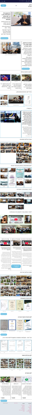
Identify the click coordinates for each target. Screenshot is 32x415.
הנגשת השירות (23, 408)
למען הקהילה (29, 407)
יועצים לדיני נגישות (16, 239)
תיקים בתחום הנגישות (26, 72)
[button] (16, 5)
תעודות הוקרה (29, 410)
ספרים (30, 413)
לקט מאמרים (28, 373)
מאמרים (30, 408)
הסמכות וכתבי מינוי (29, 411)
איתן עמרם (30, 5)
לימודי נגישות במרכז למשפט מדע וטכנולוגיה (21, 212)
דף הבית (30, 405)
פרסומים (30, 412)
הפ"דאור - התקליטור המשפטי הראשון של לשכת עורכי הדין (17, 337)
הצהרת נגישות (16, 403)
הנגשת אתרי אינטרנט (26, 239)
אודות (30, 406)
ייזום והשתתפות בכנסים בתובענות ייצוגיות (21, 165)
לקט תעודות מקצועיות (26, 298)
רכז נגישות (23, 407)
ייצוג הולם (23, 409)
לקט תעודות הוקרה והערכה (25, 317)
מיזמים (30, 409)
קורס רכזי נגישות (5, 239)
